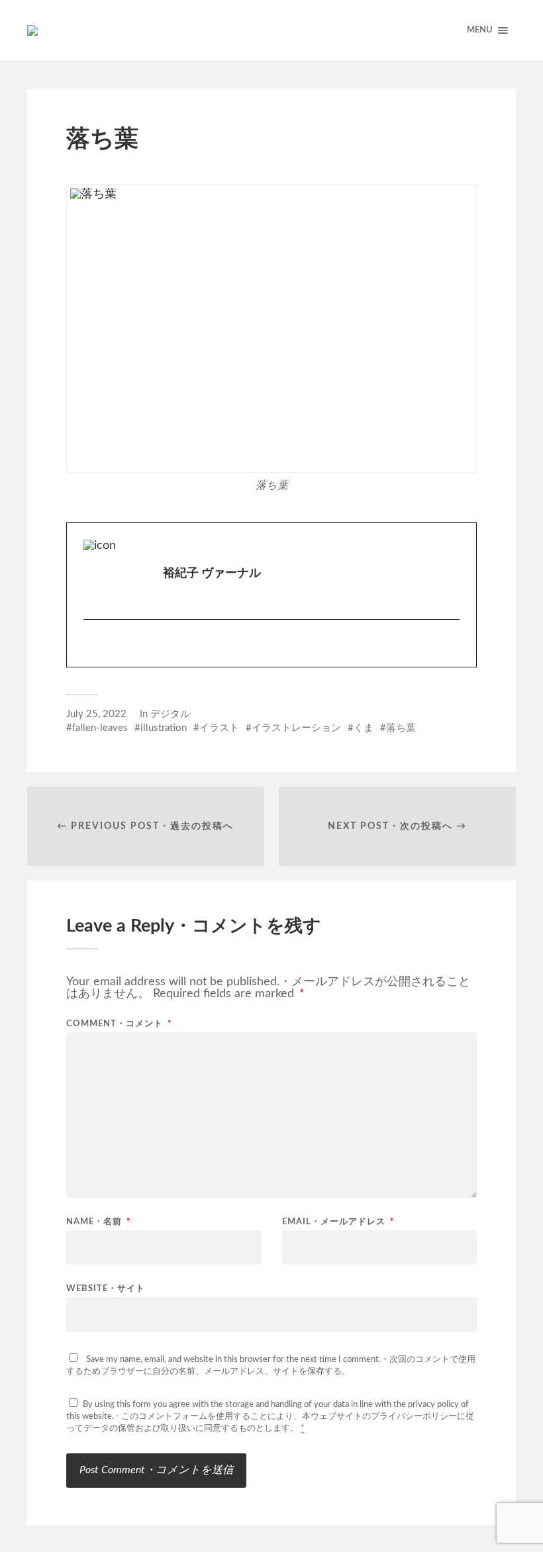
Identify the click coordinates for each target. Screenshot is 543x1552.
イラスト (219, 728)
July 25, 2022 (96, 714)
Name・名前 (98, 1222)
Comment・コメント (119, 1024)
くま (363, 728)
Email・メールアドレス (338, 1222)
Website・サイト (105, 1289)
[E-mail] (92, 649)
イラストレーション (296, 728)
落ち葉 (401, 728)
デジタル (170, 714)
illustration (163, 728)
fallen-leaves (100, 728)
